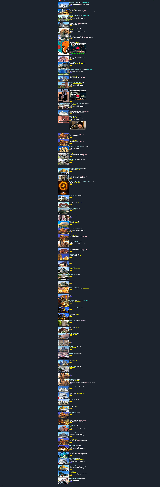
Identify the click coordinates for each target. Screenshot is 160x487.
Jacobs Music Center (72, 367)
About (70, 486)
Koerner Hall (77, 314)
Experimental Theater (73, 89)
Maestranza (74, 209)
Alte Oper (71, 426)
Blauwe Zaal (82, 446)
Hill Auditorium (78, 327)
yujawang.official (87, 0)
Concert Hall (75, 76)
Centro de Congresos (76, 222)
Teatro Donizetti (72, 29)
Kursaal (71, 22)
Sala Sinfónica (80, 202)
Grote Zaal (74, 104)
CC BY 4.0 (88, 486)
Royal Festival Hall (77, 42)
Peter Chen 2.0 (83, 486)
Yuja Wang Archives (75, 486)
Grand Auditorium (80, 110)
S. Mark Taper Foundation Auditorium (79, 63)
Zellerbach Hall (75, 248)
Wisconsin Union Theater (73, 334)
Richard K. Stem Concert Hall (77, 83)
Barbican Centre (72, 153)
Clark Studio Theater (77, 182)
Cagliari (75, 9)
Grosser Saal (75, 117)
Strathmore (75, 294)
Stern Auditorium (76, 242)
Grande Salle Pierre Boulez (80, 393)
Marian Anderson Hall (77, 301)
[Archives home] (1, 486)
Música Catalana (75, 215)
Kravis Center (72, 281)
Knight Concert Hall (86, 288)
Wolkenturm (71, 16)
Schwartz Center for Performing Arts (75, 268)
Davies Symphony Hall (73, 347)
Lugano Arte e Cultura (73, 472)
